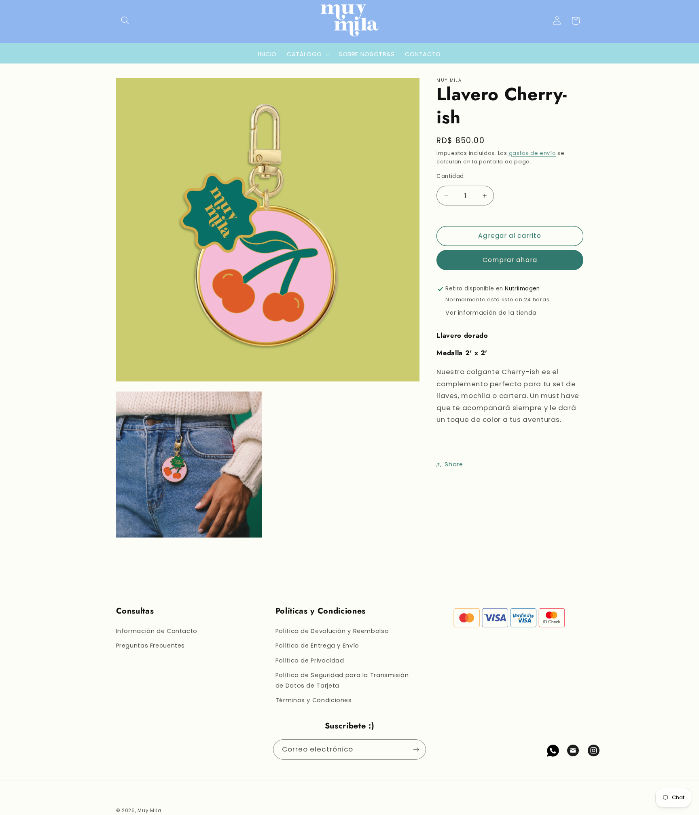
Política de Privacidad (309, 660)
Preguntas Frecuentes (150, 645)
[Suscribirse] (416, 749)
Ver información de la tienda (491, 313)
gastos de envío (532, 153)
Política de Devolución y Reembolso (332, 631)
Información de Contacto (157, 631)
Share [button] (454, 464)
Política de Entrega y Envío (317, 645)
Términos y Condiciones (313, 700)
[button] (125, 20)
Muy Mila (149, 810)
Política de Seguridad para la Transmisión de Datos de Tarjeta (342, 680)
